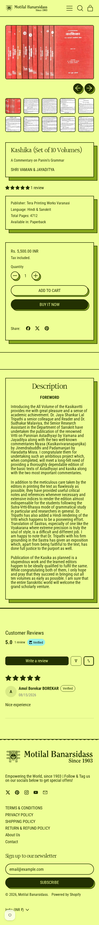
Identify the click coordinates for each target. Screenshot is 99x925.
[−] (15, 275)
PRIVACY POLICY (19, 814)
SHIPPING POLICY (20, 821)
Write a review (37, 660)
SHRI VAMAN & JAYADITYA (32, 169)
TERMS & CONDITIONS (23, 807)
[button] (80, 8)
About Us (12, 834)
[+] (36, 275)
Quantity (17, 267)
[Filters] (76, 661)
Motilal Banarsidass (33, 894)
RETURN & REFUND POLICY (27, 828)
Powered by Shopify (66, 894)
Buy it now (50, 304)
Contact (11, 841)
